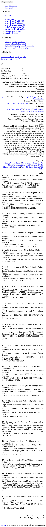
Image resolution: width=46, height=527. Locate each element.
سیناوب (4, 525)
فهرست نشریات (11, 6)
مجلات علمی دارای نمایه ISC (15, 25)
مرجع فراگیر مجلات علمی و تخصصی (18, 48)
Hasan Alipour (16, 109)
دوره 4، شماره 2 (31, 97)
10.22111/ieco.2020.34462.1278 (17, 103)
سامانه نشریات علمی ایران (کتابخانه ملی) (19, 46)
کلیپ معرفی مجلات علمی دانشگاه (13, 57)
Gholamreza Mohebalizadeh (33, 109)
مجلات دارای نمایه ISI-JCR (14, 21)
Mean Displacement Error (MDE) (19, 165)
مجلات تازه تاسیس (11, 33)
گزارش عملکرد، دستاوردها (10, 59)
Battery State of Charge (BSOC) (33, 163)
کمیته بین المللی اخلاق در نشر (15, 44)
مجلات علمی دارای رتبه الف (15, 29)
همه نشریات (9, 19)
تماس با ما (9, 8)
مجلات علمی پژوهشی (13, 31)
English (7, 11)
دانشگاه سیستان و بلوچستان (15, 42)
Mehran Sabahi (26, 111)
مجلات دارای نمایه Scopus (14, 23)
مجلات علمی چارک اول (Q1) (15, 27)
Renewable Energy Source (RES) (32, 167)
